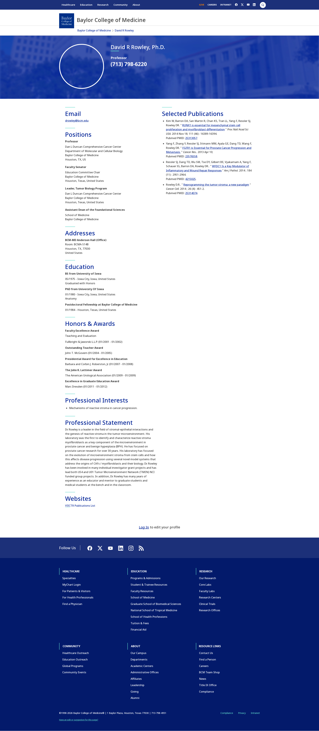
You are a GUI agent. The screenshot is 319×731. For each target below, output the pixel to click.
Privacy (242, 713)
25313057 (191, 138)
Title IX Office (207, 685)
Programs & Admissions (145, 578)
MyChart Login (71, 584)
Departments (139, 659)
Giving (135, 691)
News (202, 679)
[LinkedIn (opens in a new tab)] (254, 4)
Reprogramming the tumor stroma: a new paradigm (216, 184)
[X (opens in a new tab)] (242, 4)
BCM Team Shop (209, 672)
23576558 (191, 156)
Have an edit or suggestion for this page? (78, 719)
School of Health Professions (149, 617)
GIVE (201, 4)
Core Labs (205, 584)
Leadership (137, 685)
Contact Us (206, 653)
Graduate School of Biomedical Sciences (156, 604)
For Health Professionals (77, 597)
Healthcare (68, 4)
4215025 (190, 179)
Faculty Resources (142, 591)
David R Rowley (124, 30)
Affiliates (136, 679)
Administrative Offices (145, 672)
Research (102, 4)
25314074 (191, 193)
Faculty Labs (207, 591)
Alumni (135, 698)
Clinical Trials (207, 604)
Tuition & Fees (140, 623)
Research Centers (210, 597)
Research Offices (209, 610)
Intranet (255, 713)
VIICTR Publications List (80, 505)
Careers (204, 666)
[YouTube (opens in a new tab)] (248, 4)
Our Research (207, 578)
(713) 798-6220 (129, 64)
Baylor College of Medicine (94, 30)
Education (86, 4)
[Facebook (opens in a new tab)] (236, 4)
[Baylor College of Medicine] (66, 20)
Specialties (69, 578)
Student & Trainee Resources (149, 584)
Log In (144, 527)
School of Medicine (143, 597)
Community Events (74, 672)
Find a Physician (72, 604)
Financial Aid (138, 629)
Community (120, 4)
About (136, 4)
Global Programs (72, 666)
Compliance (206, 691)
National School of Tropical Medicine (154, 610)
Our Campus (138, 653)
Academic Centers (142, 666)
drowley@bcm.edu (77, 120)
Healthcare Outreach (75, 653)
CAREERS (212, 4)
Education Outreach (75, 659)
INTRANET (225, 4)
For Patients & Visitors (76, 591)
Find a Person (207, 659)
